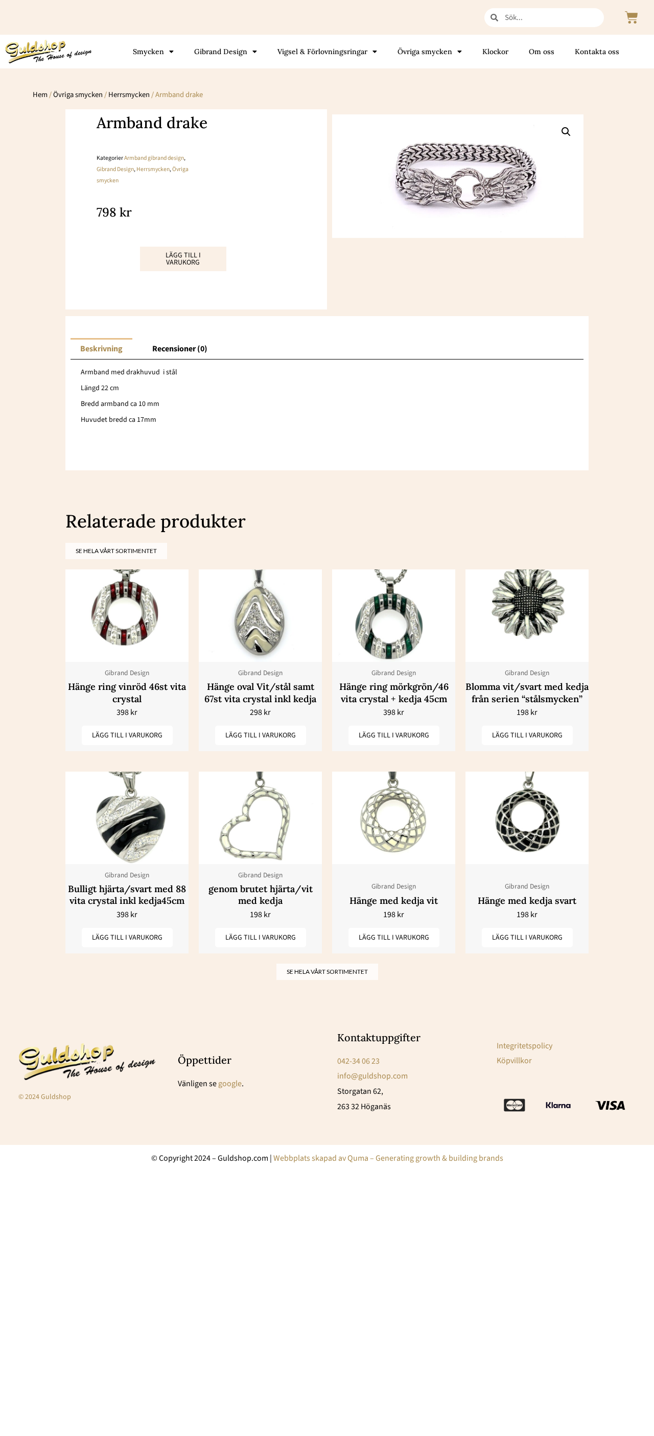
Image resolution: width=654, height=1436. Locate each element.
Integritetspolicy (524, 1045)
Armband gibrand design (154, 158)
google (230, 1083)
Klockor (495, 51)
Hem (40, 94)
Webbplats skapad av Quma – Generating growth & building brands (388, 1158)
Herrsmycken (129, 94)
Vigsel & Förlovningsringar (322, 51)
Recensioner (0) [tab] (179, 348)
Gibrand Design (220, 51)
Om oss (541, 51)
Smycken (148, 51)
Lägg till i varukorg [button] (127, 735)
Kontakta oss (597, 51)
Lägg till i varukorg (183, 259)
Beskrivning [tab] (101, 348)
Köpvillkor (514, 1060)
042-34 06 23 (358, 1061)
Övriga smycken (425, 51)
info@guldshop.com (372, 1076)
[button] (566, 132)
